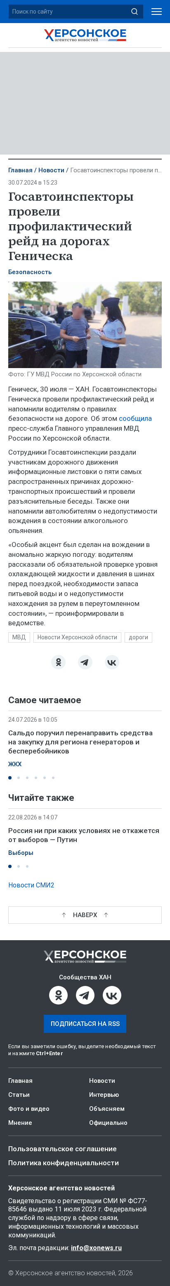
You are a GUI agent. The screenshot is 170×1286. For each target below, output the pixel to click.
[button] (10, 777)
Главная (20, 170)
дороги (138, 637)
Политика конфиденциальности (63, 1163)
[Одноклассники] (58, 662)
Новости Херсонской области (77, 637)
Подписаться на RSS (85, 1024)
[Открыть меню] (156, 12)
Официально (108, 1122)
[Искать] (134, 11)
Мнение (20, 1122)
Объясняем (107, 1108)
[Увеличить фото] (85, 324)
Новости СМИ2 (31, 885)
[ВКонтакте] (112, 662)
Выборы (20, 853)
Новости (51, 170)
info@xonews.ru (96, 1248)
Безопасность (30, 272)
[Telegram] (85, 662)
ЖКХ (14, 764)
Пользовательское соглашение (62, 1149)
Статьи (19, 1094)
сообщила (135, 418)
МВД (19, 637)
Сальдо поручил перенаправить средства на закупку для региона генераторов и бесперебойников (80, 742)
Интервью (104, 1094)
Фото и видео (29, 1108)
